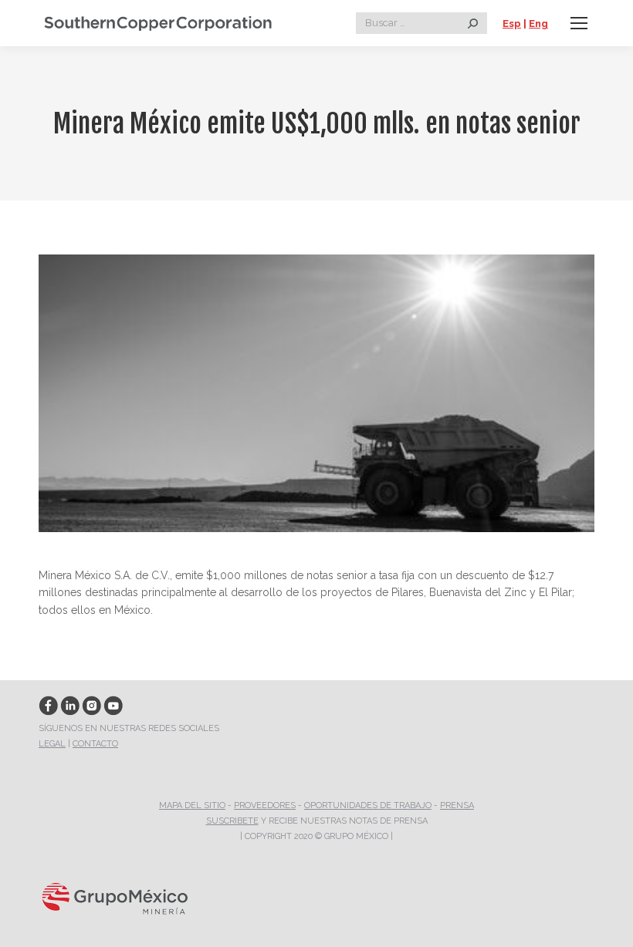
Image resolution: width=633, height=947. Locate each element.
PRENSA (457, 805)
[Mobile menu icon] (579, 23)
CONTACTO (95, 744)
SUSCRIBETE (232, 821)
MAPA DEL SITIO (192, 805)
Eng (538, 23)
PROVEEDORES (265, 805)
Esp (512, 23)
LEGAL (52, 744)
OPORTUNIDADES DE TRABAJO (368, 805)
